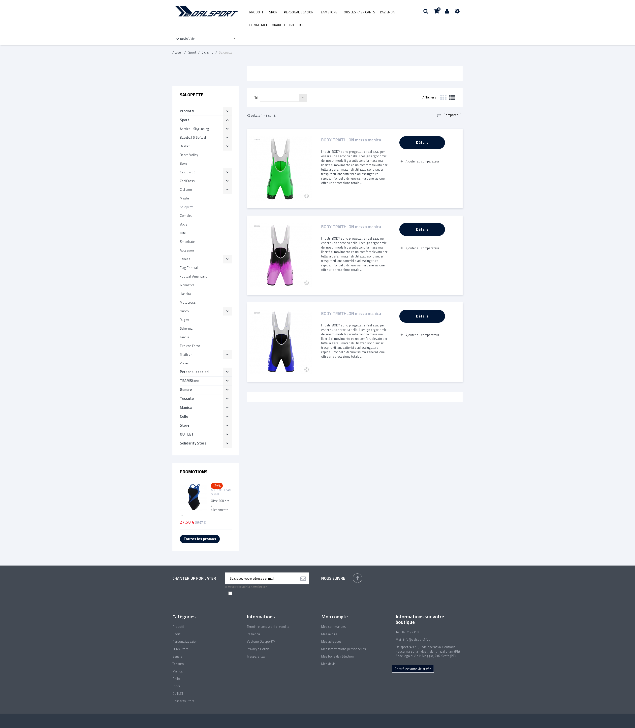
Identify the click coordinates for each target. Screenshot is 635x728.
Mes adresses (331, 641)
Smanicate (187, 241)
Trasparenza (256, 656)
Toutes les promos (200, 539)
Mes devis (328, 663)
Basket (185, 146)
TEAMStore (328, 12)
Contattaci (258, 25)
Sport (274, 12)
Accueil (177, 52)
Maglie (185, 198)
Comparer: (452, 114)
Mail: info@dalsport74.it (413, 639)
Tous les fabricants (358, 12)
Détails (422, 142)
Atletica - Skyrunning (194, 128)
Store (184, 425)
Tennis (184, 337)
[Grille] (443, 97)
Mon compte (334, 616)
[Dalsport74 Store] (205, 11)
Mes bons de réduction (337, 656)
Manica (186, 407)
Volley (184, 363)
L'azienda (387, 12)
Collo (184, 416)
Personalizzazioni (299, 12)
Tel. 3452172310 (407, 632)
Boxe (183, 163)
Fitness (185, 258)
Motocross (188, 302)
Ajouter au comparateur (422, 161)
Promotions (193, 471)
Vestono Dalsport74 (261, 641)
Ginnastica (187, 285)
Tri (256, 97)
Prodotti (256, 12)
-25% (217, 486)
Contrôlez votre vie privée (413, 668)
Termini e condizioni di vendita (268, 626)
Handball (186, 293)
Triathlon (186, 354)
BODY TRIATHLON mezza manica (351, 140)
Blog (303, 25)
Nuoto (184, 311)
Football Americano (194, 276)
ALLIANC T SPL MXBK (221, 492)
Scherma (186, 328)
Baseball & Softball (193, 137)
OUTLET (187, 434)
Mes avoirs (329, 634)
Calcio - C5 (187, 172)
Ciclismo (186, 189)
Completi (186, 215)
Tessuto (187, 398)
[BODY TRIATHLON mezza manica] (280, 168)
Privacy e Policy (258, 648)
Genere (186, 389)
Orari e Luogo (283, 25)
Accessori (187, 250)
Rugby (184, 319)
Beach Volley (189, 154)
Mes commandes (333, 626)
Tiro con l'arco (190, 345)
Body (183, 224)
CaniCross (187, 180)
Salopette (186, 206)
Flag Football (189, 267)
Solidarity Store (193, 443)
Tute (183, 232)
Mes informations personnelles (343, 648)
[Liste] (452, 97)
